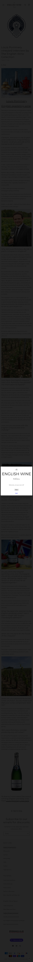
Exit (16, 493)
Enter (16, 489)
